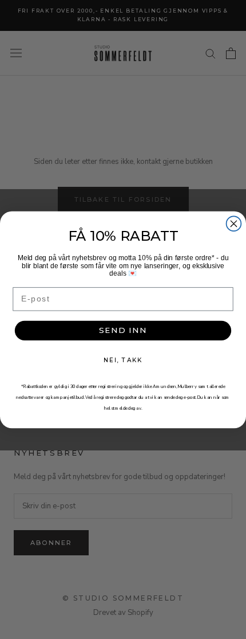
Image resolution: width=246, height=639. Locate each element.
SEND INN (123, 330)
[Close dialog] (234, 223)
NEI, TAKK (123, 359)
